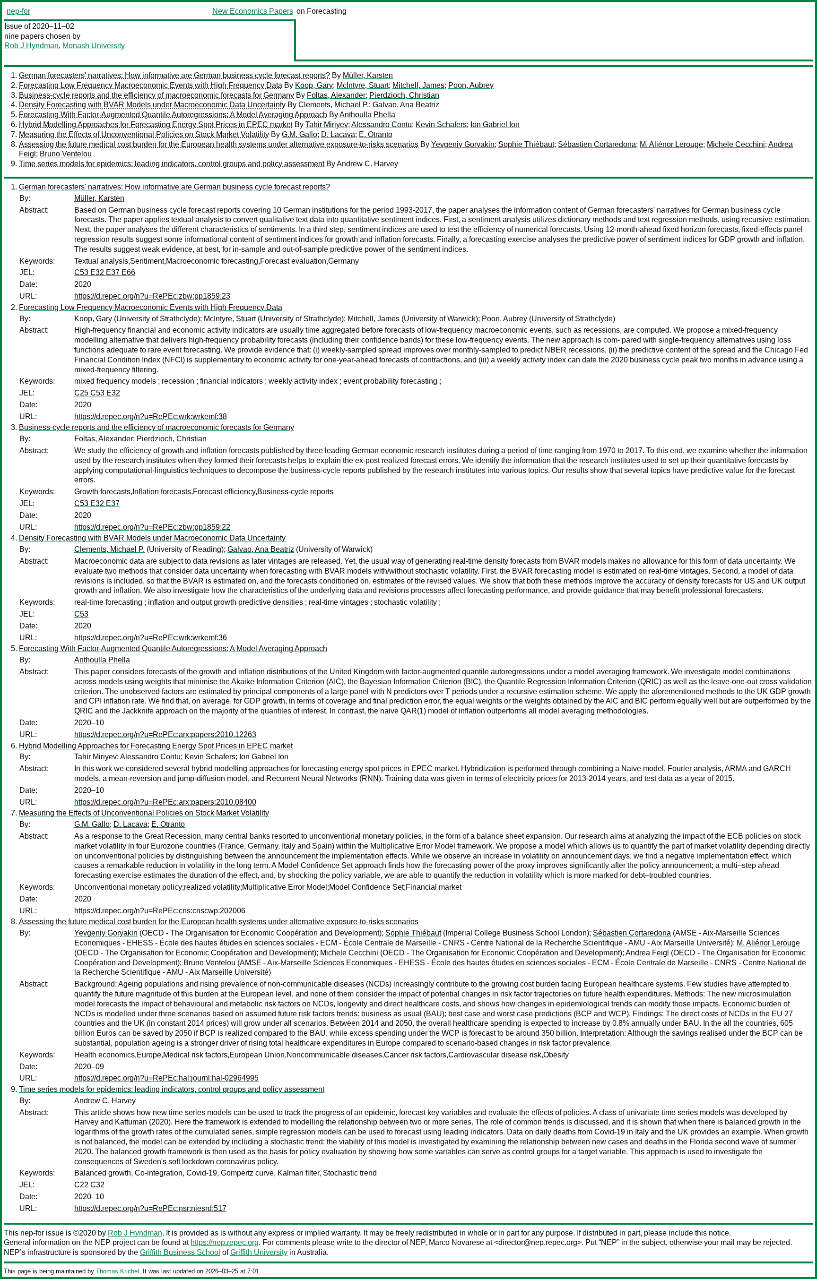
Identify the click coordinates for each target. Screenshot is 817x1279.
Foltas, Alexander (336, 95)
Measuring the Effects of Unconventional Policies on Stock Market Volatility (144, 134)
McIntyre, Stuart (363, 85)
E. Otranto (375, 134)
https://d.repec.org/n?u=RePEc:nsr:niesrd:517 (150, 1208)
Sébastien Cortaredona (597, 144)
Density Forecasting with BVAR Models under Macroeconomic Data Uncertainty (152, 105)
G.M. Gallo (299, 134)
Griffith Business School (180, 1252)
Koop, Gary (314, 85)
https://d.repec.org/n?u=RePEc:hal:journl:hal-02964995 (166, 1078)
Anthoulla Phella (367, 115)
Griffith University (258, 1252)
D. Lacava (338, 134)
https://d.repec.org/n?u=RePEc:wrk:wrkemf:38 (150, 416)
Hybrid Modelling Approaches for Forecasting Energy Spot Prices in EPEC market (156, 124)
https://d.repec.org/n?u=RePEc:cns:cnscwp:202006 (159, 911)
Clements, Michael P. (333, 105)
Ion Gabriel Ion (495, 124)
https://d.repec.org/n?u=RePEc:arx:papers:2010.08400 (165, 802)
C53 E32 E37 (97, 503)
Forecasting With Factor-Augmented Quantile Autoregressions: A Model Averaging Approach (173, 115)
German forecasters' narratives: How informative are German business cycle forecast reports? (174, 75)
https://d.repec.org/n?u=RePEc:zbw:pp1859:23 (152, 296)
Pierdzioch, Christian (404, 95)
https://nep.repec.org (225, 1242)
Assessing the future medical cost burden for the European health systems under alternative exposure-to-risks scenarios (218, 144)
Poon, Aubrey (471, 85)
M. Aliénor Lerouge (671, 144)
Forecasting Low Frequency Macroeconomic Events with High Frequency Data (150, 85)
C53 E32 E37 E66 (104, 272)
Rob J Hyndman (31, 46)
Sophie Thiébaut (526, 144)
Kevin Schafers (441, 124)
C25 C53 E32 (97, 393)
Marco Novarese (456, 1242)
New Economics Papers (252, 11)
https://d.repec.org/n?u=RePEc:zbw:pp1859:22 (152, 527)
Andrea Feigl (647, 953)
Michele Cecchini (736, 144)
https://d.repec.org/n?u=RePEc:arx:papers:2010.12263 (165, 734)
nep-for (18, 11)
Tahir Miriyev (326, 124)
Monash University (93, 46)
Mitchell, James (418, 85)
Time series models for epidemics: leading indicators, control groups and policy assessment (171, 164)
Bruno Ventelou (66, 154)
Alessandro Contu (381, 124)
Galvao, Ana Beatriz (406, 105)
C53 (81, 614)
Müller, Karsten (368, 75)
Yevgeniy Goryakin (463, 144)
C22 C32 (89, 1185)
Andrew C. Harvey (367, 164)
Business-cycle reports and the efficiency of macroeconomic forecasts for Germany (156, 95)
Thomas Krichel (117, 1271)
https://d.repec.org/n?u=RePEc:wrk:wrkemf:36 (150, 638)
